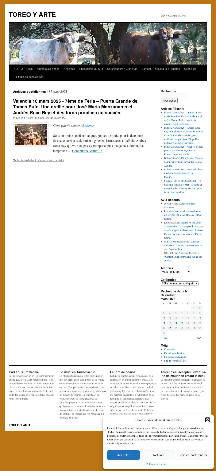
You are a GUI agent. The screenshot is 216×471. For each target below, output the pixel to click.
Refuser (158, 455)
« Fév (164, 337)
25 (169, 328)
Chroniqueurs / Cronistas (122, 69)
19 (175, 323)
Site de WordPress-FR (175, 360)
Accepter (123, 455)
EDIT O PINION (23, 69)
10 (163, 318)
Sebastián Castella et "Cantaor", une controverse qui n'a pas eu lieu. (183, 245)
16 (199, 318)
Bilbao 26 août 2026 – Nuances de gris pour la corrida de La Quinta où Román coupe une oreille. (183, 150)
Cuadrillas (190, 69)
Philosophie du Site (91, 69)
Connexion (169, 349)
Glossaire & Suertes (167, 69)
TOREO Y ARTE (32, 14)
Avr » (200, 337)
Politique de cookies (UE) (29, 77)
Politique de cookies (156, 464)
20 (181, 323)
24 (163, 328)
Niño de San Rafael (174, 241)
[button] (207, 420)
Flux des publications (174, 353)
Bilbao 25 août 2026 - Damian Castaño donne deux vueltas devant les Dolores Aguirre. (183, 161)
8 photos (88, 125)
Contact (146, 69)
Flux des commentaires (175, 356)
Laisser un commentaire (50, 160)
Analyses (69, 69)
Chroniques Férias (48, 69)
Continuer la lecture (87, 150)
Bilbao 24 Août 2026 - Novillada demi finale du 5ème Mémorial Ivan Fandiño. (183, 173)
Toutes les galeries (24, 160)
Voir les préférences (193, 455)
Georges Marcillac (55, 118)
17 (163, 323)
